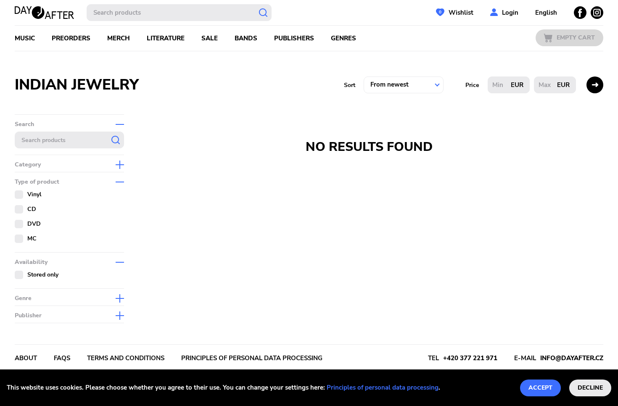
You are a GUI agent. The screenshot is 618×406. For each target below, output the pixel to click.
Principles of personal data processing (382, 387)
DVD (34, 224)
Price (472, 85)
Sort (349, 85)
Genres (343, 38)
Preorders (71, 38)
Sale (209, 38)
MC (32, 239)
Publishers (294, 38)
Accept (540, 388)
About (26, 358)
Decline (590, 388)
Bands (246, 38)
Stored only (42, 275)
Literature (166, 38)
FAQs (62, 358)
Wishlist (461, 12)
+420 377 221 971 (470, 358)
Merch (118, 38)
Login (510, 12)
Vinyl (34, 194)
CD (31, 209)
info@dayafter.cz (571, 358)
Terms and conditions (125, 358)
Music (25, 38)
